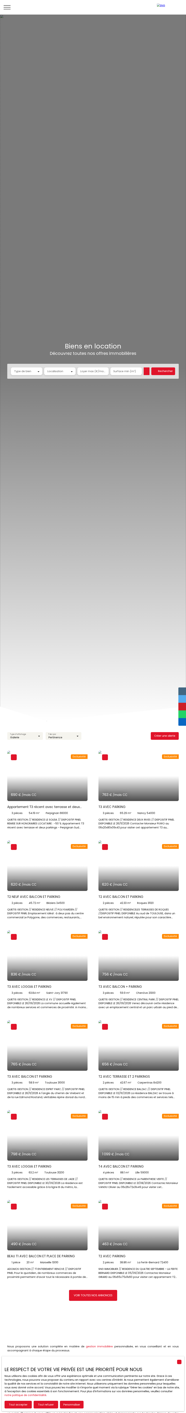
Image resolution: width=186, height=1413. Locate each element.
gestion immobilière (99, 1346)
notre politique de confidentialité (25, 1395)
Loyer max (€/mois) (93, 371)
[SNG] (169, 7)
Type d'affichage (18, 734)
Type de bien (22, 371)
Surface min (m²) (124, 371)
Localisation (55, 371)
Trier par (52, 734)
